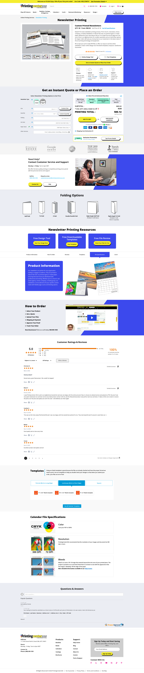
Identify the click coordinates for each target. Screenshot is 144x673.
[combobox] (45, 109)
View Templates (72, 244)
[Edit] (96, 109)
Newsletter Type (25, 99)
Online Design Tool (87, 57)
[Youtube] (106, 663)
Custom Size (64, 108)
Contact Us (35, 184)
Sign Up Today (107, 654)
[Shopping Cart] (118, 6)
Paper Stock (23, 126)
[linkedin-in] (111, 663)
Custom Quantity (64, 114)
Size (22, 108)
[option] (45, 39)
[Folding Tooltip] (32, 117)
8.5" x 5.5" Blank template (66, 493)
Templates (82, 254)
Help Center (88, 568)
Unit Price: (95, 28)
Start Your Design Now (41, 243)
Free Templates (111, 57)
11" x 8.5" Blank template (45, 493)
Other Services (24, 131)
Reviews (67, 254)
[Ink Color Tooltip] (32, 122)
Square (99, 483)
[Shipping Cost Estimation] (75, 131)
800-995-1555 (53, 330)
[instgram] (101, 663)
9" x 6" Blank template (86, 493)
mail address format (26, 604)
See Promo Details (111, 138)
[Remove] (98, 109)
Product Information (31, 254)
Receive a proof (103, 75)
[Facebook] (91, 663)
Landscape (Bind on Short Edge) (71, 483)
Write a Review (62, 360)
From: (83, 28)
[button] (24, 39)
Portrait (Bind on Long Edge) (44, 483)
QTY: (76, 28)
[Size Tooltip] (32, 108)
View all (22, 619)
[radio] (72, 348)
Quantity (23, 113)
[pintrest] (121, 663)
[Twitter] (96, 663)
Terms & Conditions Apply (89, 139)
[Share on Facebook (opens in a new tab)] (29, 382)
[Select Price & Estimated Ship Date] (87, 96)
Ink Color (23, 122)
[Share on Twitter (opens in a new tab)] (31, 382)
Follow (22, 605)
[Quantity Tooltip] (32, 113)
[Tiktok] (116, 663)
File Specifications (100, 254)
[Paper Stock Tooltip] (32, 127)
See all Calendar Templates (72, 506)
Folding (22, 117)
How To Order (51, 254)
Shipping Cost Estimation (84, 131)
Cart (120, 6)
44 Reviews (33, 355)
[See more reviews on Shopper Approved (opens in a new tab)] (34, 382)
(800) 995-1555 (29, 651)
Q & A (116, 254)
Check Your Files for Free (102, 243)
